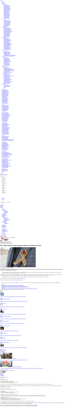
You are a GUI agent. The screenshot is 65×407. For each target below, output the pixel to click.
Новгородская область (7, 33)
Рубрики (1, 207)
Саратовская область (5, 131)
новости (1, 206)
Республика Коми (4, 120)
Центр (3, 3)
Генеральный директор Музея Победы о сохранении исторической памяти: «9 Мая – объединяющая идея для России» (19, 288)
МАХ (13, 282)
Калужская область (7, 10)
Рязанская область (6, 14)
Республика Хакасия (7, 64)
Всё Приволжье (6, 38)
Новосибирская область (7, 61)
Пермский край (6, 42)
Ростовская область (7, 24)
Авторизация (2, 375)
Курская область (6, 11)
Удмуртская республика (5, 132)
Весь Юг (5, 19)
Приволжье (4, 37)
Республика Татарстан (7, 45)
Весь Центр (5, 4)
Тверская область (6, 16)
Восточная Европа (8, 316)
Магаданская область (7, 77)
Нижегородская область (5, 124)
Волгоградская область (7, 21)
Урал (3, 50)
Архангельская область (7, 28)
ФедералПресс (58, 282)
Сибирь (3, 56)
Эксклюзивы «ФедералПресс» (16, 366)
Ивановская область (7, 9)
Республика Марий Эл (5, 128)
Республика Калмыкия (7, 23)
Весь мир (3, 2)
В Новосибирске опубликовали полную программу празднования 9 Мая (13, 285)
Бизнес (3, 209)
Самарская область (7, 46)
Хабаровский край (7, 80)
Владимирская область (7, 7)
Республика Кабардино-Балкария (9, 69)
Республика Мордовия (7, 44)
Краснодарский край (7, 22)
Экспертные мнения (7, 219)
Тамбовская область (7, 15)
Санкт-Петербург (6, 36)
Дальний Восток (4, 73)
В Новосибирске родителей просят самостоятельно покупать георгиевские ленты (14, 286)
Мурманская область (7, 32)
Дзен (38, 282)
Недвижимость (6, 212)
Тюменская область (7, 54)
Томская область (6, 65)
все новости (2, 351)
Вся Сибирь (5, 57)
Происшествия (4, 214)
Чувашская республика (7, 49)
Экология (3, 216)
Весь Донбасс (6, 84)
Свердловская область (5, 136)
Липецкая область (6, 12)
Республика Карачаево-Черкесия (9, 70)
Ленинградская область (5, 116)
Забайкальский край (7, 82)
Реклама (3, 198)
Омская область (6, 62)
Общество (3, 213)
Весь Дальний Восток (7, 74)
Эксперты (5, 218)
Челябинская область (7, 52)
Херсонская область (7, 86)
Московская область (7, 5)
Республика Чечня (6, 71)
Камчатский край (6, 76)
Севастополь (6, 26)
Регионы (1, 0)
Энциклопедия (6, 217)
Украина (5, 333)
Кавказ (3, 66)
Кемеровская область (5, 144)
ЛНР (4, 87)
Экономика (5, 210)
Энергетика (5, 211)
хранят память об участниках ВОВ (20, 278)
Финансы (3, 227)
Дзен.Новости (16, 282)
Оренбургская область (7, 40)
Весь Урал (3, 135)
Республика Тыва (4, 148)
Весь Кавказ (6, 67)
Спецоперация (14, 358)
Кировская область (5, 123)
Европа (5, 337)
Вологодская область (7, 30)
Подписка (5, 222)
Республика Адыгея (5, 107)
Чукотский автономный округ (8, 81)
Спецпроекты (4, 221)
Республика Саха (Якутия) (8, 79)
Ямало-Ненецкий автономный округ (7, 140)
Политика (1, 337)
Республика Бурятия (7, 83)
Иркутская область (7, 59)
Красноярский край (7, 60)
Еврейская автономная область (6, 160)
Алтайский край (6, 58)
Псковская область (7, 34)
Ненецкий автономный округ (6, 115)
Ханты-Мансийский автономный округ (8, 139)
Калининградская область (8, 29)
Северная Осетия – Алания (6, 156)
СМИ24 (35, 405)
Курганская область (7, 53)
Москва (5, 303)
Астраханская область (7, 20)
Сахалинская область (5, 164)
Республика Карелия (5, 119)
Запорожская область (7, 85)
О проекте (1, 373)
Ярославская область (7, 18)
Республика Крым (6, 25)
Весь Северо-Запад (5, 112)
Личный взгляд (6, 220)
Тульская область (6, 17)
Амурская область (6, 75)
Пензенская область (7, 41)
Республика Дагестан (5, 152)
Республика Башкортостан (6, 127)
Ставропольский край (7, 72)
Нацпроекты (4, 215)
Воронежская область (7, 8)
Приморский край (6, 78)
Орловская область (7, 13)
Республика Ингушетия (7, 68)
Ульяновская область (7, 48)
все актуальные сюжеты (4, 369)
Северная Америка (6, 342)
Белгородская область (7, 6)
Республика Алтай (7, 63)
